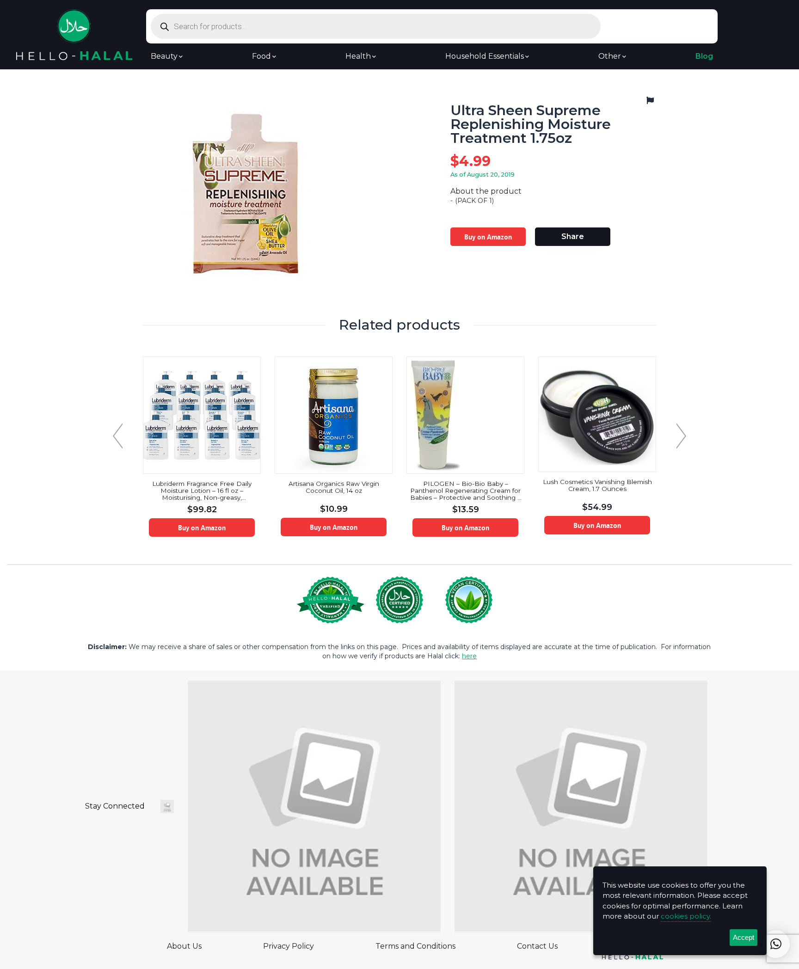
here (469, 656)
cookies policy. (686, 916)
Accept (743, 937)
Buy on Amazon (488, 236)
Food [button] (261, 56)
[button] (776, 944)
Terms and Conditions (415, 946)
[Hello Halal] (74, 34)
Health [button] (358, 56)
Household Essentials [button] (484, 56)
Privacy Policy (288, 946)
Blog (704, 56)
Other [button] (609, 56)
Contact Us (537, 946)
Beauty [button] (164, 56)
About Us (184, 946)
